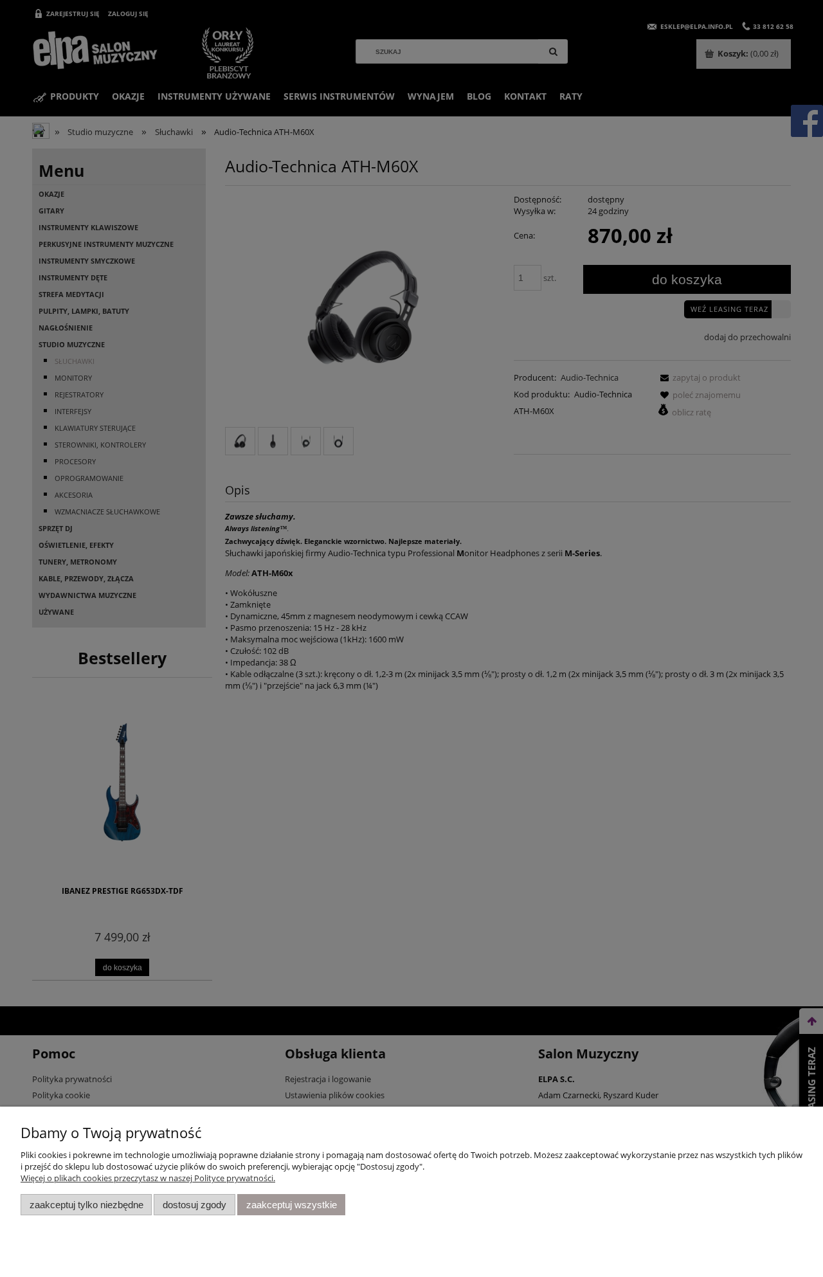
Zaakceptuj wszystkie (291, 1204)
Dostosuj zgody (194, 1204)
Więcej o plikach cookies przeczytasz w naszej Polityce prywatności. (148, 1178)
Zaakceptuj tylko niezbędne (86, 1204)
